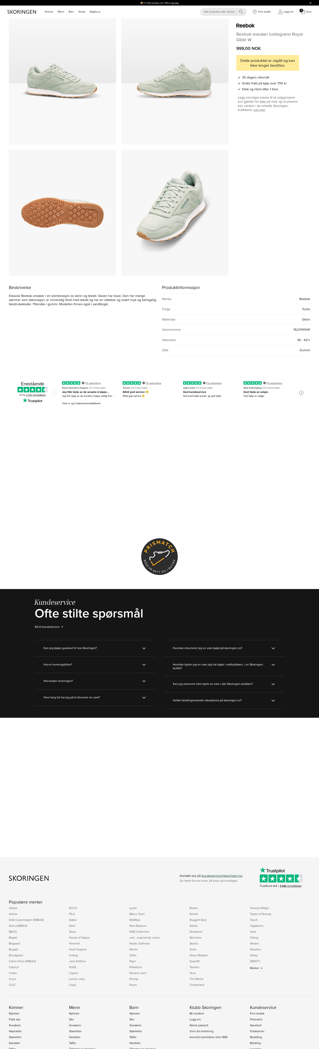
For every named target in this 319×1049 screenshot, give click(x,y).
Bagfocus (95, 11)
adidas (13, 908)
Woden (254, 943)
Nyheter (14, 1013)
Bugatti (13, 949)
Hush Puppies (78, 949)
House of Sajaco (79, 937)
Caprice (14, 967)
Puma (133, 985)
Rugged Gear (198, 920)
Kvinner (49, 11)
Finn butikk (257, 1013)
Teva (192, 973)
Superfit (195, 961)
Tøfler (72, 1043)
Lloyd (72, 985)
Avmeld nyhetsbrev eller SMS (209, 1037)
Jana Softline (77, 961)
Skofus (194, 943)
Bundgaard (16, 955)
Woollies (255, 949)
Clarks (13, 973)
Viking (254, 937)
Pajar (132, 961)
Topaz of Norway (260, 914)
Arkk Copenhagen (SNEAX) (26, 920)
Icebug (73, 955)
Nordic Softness (139, 943)
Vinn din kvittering (201, 1031)
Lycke (133, 908)
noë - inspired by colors (144, 937)
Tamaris (194, 967)
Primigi (133, 979)
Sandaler (14, 1043)
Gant (72, 925)
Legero (73, 973)
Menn (61, 11)
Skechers (195, 937)
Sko (71, 1019)
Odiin (132, 955)
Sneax (81, 11)
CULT (12, 985)
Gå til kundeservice (47, 627)
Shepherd (196, 931)
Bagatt (13, 937)
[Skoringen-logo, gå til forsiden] (21, 12)
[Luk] (310, 3)
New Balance (137, 925)
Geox (72, 931)
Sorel (193, 949)
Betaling (255, 1043)
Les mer (175, 2)
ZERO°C (255, 961)
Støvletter (15, 1037)
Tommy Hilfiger (259, 908)
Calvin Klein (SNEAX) (22, 961)
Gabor (73, 920)
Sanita (194, 925)
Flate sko (14, 1019)
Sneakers (15, 1025)
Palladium (135, 967)
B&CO (13, 931)
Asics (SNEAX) (18, 925)
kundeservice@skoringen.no (222, 875)
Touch (254, 920)
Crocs (12, 979)
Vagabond (256, 925)
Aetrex (13, 914)
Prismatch (256, 1019)
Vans (253, 931)
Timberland (197, 985)
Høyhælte (15, 1031)
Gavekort (256, 1025)
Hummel (74, 943)
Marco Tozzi (137, 914)
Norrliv (133, 949)
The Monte (197, 979)
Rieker (194, 908)
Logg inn (195, 1019)
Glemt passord (199, 1025)
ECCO (73, 908)
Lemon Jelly (77, 979)
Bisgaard (14, 943)
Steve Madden (199, 955)
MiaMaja (134, 920)
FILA (72, 914)
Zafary (254, 955)
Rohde (194, 914)
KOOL (73, 967)
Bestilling (256, 1037)
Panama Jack (137, 973)
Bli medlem (197, 1013)
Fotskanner (257, 1031)
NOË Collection (139, 931)
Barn (71, 11)
